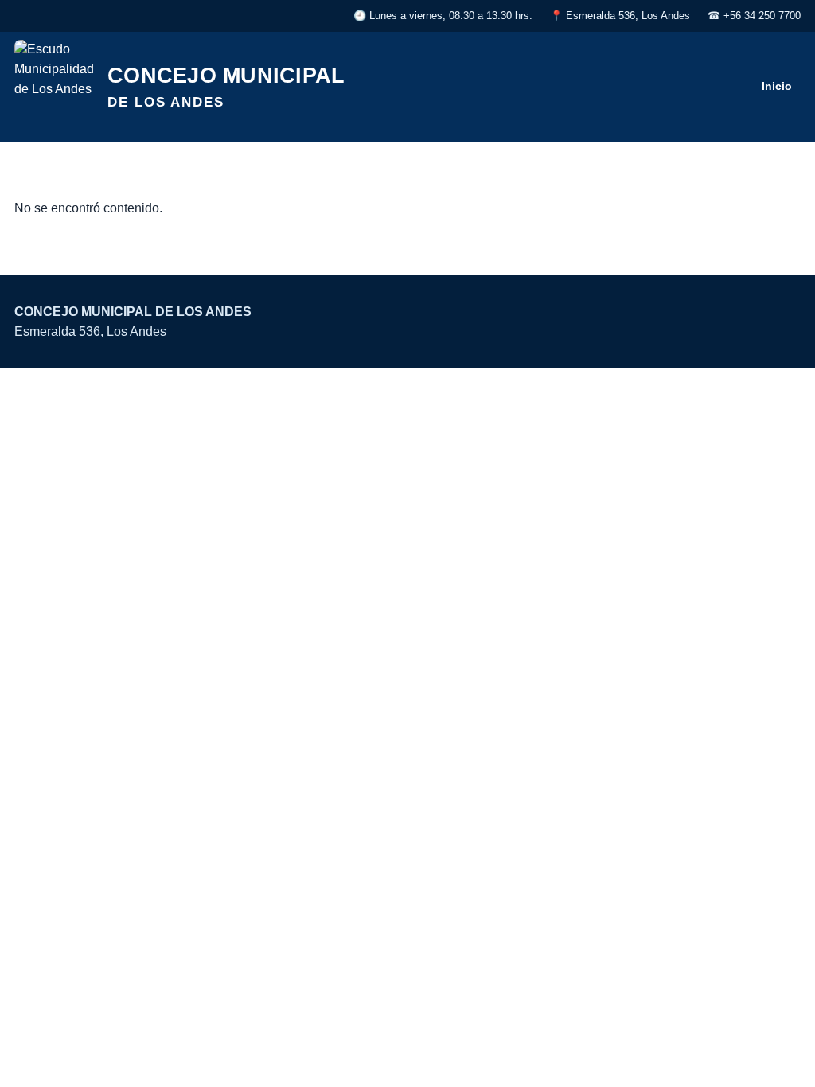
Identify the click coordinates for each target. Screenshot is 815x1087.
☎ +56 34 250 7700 (754, 15)
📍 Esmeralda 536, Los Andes (620, 15)
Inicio (777, 86)
